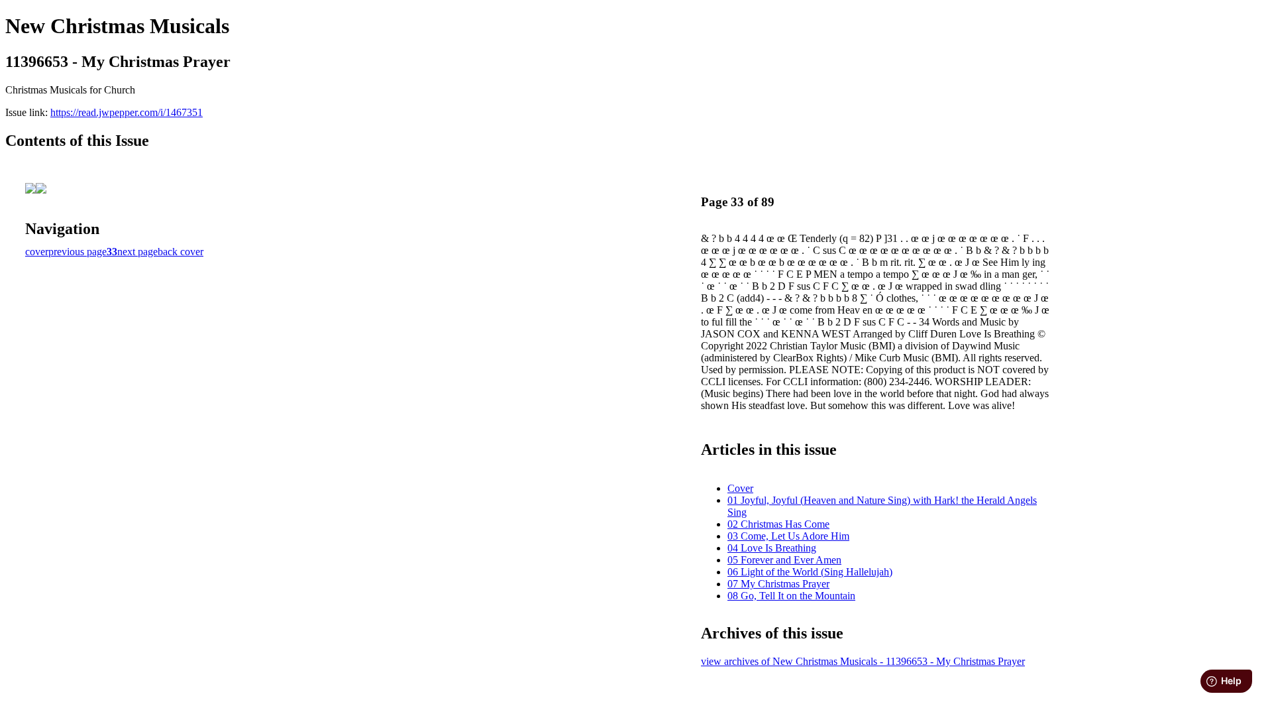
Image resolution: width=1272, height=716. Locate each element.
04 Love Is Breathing (771, 548)
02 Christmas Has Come (778, 524)
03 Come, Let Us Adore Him (788, 536)
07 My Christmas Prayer (778, 583)
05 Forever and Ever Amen (784, 560)
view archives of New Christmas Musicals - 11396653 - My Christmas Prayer (863, 661)
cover (36, 251)
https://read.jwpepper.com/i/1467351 (126, 112)
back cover (180, 251)
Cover (740, 488)
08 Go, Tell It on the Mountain (791, 595)
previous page (77, 251)
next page (137, 251)
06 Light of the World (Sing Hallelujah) (809, 571)
